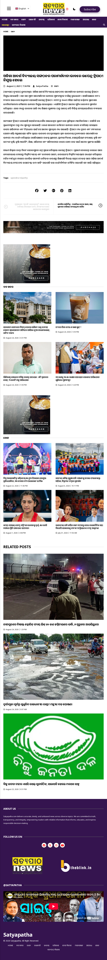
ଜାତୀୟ (42, 19)
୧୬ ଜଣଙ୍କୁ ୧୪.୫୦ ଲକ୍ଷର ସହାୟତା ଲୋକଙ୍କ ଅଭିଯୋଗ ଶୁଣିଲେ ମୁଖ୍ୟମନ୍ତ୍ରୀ (77, 379)
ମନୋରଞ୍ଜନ (75, 19)
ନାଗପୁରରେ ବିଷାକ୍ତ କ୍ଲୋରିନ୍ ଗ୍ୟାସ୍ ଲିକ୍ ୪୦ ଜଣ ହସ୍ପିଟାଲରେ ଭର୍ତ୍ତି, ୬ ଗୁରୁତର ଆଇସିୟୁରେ (51, 624)
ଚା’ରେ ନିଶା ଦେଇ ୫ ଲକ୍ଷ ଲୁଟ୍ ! (68, 327)
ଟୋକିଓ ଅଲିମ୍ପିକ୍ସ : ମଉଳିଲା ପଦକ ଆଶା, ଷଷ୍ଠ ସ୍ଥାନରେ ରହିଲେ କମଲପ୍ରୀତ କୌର (75, 205)
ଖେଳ (94, 19)
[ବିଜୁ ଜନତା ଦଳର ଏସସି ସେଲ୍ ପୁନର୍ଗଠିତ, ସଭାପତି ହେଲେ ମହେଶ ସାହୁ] (53, 746)
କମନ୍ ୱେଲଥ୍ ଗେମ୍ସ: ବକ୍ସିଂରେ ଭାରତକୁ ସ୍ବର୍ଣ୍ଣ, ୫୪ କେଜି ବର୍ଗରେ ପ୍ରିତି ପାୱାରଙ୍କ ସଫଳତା (25, 527)
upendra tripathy (19, 177)
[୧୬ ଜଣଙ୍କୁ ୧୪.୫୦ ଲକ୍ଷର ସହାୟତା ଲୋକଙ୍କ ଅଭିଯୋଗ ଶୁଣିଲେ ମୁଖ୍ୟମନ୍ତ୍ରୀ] (80, 358)
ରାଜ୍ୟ (23, 19)
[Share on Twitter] (45, 190)
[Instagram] (67, 9)
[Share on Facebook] (37, 190)
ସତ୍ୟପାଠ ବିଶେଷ (18, 25)
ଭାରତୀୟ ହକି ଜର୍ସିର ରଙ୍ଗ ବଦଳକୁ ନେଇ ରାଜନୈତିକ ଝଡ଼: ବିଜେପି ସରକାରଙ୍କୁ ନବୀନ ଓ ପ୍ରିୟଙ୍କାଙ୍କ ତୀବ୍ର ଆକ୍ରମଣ (79, 527)
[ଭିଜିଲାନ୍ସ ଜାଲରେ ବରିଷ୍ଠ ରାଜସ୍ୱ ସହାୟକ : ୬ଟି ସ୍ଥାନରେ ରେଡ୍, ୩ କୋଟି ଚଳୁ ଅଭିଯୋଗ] (27, 358)
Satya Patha (42, 86)
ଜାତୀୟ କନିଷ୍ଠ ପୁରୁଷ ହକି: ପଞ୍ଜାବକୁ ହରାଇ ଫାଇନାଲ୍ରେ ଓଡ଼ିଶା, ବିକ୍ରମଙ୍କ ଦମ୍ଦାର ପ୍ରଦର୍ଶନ (78, 480)
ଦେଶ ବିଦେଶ (63, 19)
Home (5, 19)
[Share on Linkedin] (70, 190)
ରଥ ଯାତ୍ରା (5, 25)
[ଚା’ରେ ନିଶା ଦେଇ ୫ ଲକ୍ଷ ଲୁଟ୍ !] (80, 308)
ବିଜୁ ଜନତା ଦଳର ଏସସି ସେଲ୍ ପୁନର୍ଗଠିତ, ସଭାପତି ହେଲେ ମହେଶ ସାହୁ (41, 784)
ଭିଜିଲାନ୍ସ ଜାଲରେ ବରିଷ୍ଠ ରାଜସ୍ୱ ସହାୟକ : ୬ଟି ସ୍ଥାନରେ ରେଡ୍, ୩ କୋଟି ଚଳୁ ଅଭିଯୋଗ (25, 379)
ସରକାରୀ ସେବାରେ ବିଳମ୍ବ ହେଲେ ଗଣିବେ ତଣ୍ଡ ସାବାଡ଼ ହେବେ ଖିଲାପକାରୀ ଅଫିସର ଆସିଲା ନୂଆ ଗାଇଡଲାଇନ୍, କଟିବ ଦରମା (26, 330)
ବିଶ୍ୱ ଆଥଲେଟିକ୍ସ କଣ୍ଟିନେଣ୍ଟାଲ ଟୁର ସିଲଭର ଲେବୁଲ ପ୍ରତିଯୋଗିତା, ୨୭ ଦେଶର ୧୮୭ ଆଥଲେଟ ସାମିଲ (24, 480)
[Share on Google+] (53, 190)
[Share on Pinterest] (62, 190)
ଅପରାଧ (86, 19)
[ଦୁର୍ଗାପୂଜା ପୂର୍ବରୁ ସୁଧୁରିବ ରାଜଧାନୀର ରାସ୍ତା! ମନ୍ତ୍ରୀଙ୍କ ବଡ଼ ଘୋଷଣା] (53, 667)
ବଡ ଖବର (14, 19)
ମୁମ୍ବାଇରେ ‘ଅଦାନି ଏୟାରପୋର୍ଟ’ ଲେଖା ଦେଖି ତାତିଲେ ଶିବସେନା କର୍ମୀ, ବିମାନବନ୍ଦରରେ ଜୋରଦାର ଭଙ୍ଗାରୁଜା (32, 206)
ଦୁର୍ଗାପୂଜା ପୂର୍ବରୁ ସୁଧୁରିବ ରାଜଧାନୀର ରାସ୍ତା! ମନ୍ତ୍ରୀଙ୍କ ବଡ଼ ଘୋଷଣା (37, 704)
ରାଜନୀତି (32, 19)
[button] (74, 9)
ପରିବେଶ (51, 19)
